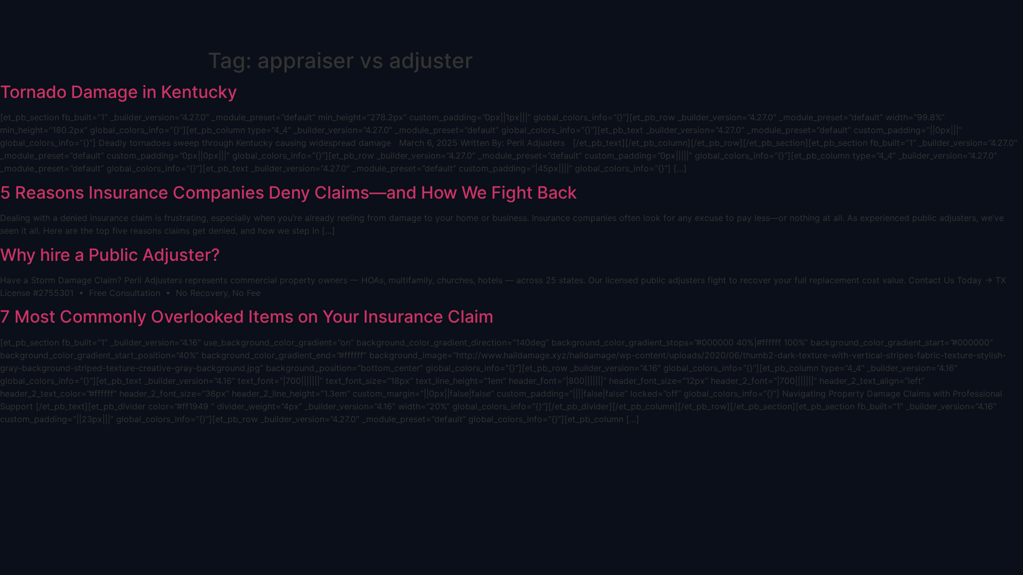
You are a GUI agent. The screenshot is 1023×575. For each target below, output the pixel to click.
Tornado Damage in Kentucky (118, 91)
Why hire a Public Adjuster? (110, 254)
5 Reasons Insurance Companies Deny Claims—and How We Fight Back (288, 192)
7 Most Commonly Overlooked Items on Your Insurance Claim (246, 316)
